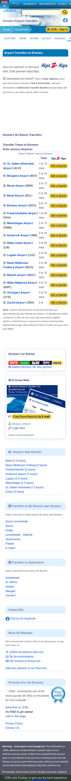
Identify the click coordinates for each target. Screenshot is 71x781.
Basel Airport (15, 195)
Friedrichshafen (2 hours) (20, 469)
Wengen (10, 591)
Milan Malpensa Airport (22, 282)
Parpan (10, 543)
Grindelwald (12, 577)
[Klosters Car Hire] (35, 362)
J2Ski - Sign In (58, 29)
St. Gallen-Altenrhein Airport (18, 166)
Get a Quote (58, 166)
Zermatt (11, 595)
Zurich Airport (16, 302)
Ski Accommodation (21, 656)
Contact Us (12, 727)
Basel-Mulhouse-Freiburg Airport (16, 265)
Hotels (46, 38)
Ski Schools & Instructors (24, 661)
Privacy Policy (14, 723)
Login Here (18, 428)
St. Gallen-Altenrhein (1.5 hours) (25, 487)
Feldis (9, 530)
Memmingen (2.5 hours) (20, 483)
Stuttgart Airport (18, 292)
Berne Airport (16, 185)
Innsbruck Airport (18, 235)
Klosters (10, 38)
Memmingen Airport (20, 223)
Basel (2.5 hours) (16, 460)
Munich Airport (17, 275)
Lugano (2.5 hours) (17, 478)
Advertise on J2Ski (17, 707)
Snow (22, 38)
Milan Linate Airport (20, 243)
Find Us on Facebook (23, 618)
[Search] (65, 12)
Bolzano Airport (17, 205)
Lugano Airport (17, 255)
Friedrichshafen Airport (22, 213)
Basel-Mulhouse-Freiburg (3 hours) (26, 465)
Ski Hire (34, 38)
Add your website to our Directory (26, 668)
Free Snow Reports (31, 416)
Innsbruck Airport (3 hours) (21, 474)
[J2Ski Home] (10, 11)
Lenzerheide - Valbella (19, 534)
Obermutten (13, 539)
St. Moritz (12, 582)
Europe (7, 29)
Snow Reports (47, 4)
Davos (9, 526)
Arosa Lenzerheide (17, 521)
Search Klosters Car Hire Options (31, 367)
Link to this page (16, 716)
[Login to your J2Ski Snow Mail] (35, 399)
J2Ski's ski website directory (26, 652)
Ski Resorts (29, 4)
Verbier (10, 586)
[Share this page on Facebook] (65, 21)
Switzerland (21, 29)
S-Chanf (10, 548)
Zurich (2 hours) (15, 491)
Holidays (59, 38)
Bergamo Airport (18, 175)
